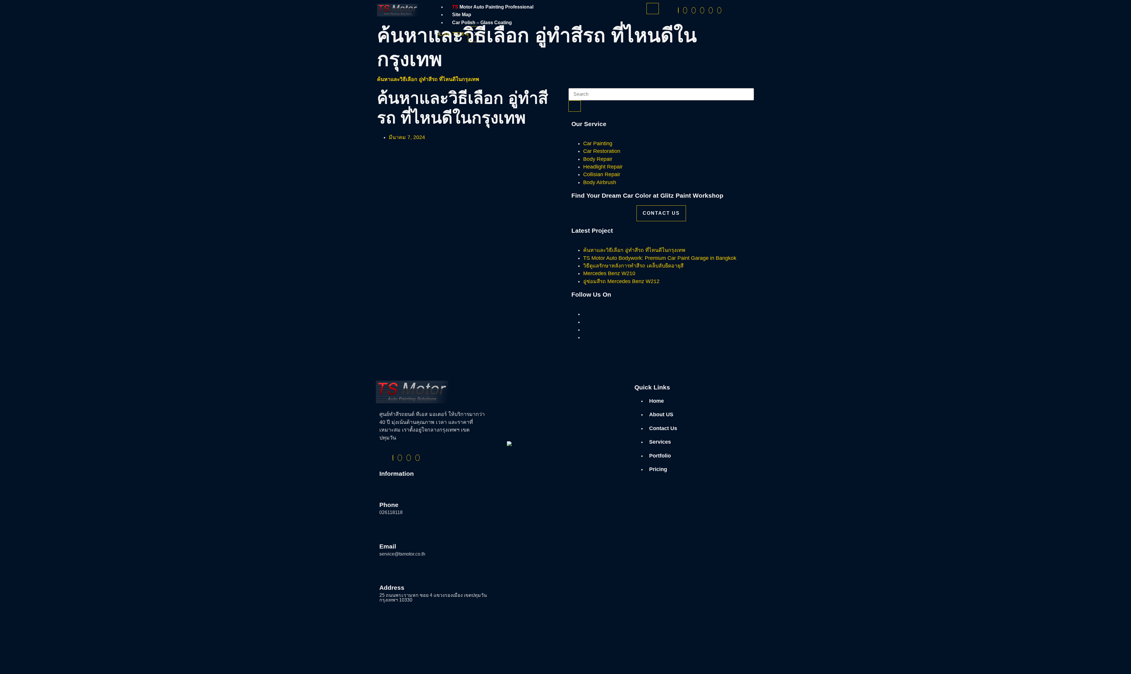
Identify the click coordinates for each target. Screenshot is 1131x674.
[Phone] (719, 10)
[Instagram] (694, 10)
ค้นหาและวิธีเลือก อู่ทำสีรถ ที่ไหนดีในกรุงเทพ (428, 79)
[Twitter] (685, 10)
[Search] (574, 106)
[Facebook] (678, 10)
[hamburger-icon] (652, 8)
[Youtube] (702, 10)
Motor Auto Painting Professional (492, 6)
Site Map (461, 14)
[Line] (711, 10)
